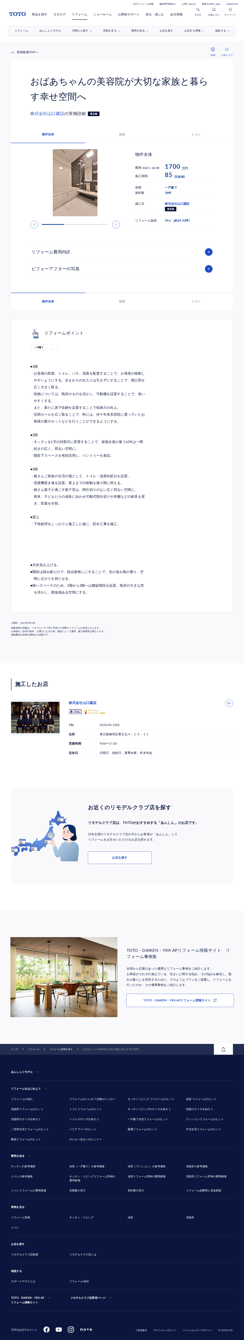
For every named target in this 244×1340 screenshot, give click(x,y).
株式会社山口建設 (47, 114)
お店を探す (119, 857)
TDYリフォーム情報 (143, 4)
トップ (14, 1049)
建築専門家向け (168, 4)
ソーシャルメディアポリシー (197, 1330)
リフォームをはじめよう (26, 1088)
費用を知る (18, 1156)
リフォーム (79, 14)
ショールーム (102, 14)
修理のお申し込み (211, 4)
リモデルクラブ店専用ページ (87, 1298)
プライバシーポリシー (164, 1330)
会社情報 (176, 14)
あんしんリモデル (22, 1072)
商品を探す (39, 14)
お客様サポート (129, 14)
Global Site (232, 4)
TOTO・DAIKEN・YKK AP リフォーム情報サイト (27, 1300)
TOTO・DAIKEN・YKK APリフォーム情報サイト (177, 1000)
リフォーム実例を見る (60, 1049)
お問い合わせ (189, 4)
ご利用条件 (141, 1330)
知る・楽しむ (155, 14)
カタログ (59, 14)
